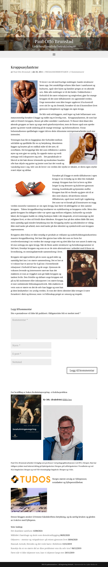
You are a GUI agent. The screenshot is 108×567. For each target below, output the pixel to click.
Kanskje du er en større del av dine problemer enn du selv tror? (41, 548)
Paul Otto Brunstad (21, 72)
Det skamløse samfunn (21, 530)
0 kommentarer (77, 72)
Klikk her (67, 399)
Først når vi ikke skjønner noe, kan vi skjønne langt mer (37, 552)
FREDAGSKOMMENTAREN (56, 72)
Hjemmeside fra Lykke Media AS (86, 564)
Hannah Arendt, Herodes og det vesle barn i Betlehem (36, 544)
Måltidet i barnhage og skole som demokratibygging (35, 535)
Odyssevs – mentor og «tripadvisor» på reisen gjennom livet (39, 539)
